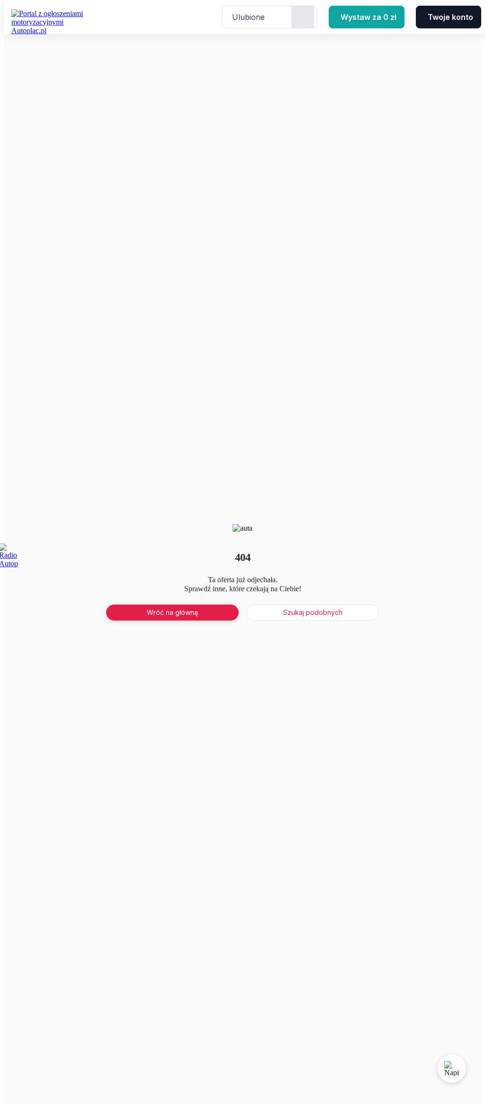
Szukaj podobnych (312, 612)
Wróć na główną (172, 612)
